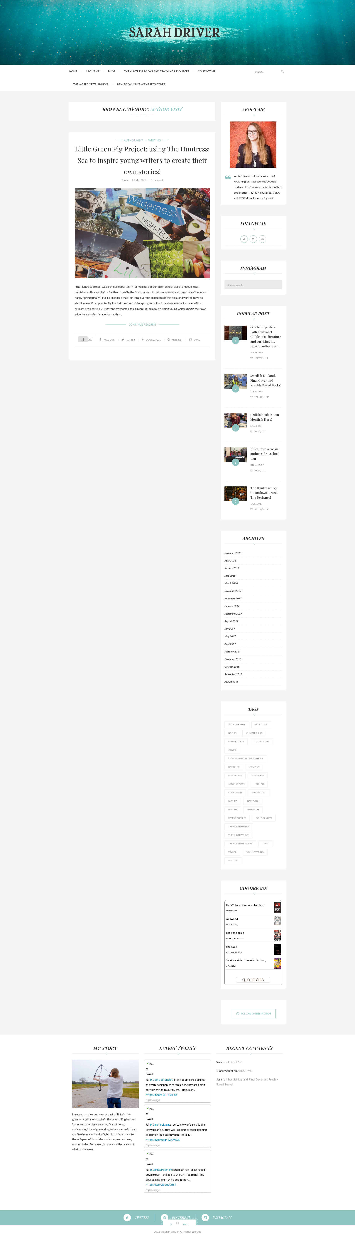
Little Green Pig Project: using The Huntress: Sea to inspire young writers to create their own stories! (142, 160)
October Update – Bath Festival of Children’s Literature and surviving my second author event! (265, 336)
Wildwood (232, 918)
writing (154, 140)
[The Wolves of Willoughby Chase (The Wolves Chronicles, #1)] (277, 907)
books (232, 733)
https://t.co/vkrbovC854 (161, 1184)
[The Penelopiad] (277, 935)
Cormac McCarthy (235, 952)
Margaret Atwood (235, 938)
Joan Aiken (232, 910)
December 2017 (232, 590)
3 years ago (153, 1100)
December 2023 (232, 553)
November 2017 (233, 598)
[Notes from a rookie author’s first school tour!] (235, 454)
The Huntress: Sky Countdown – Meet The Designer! (264, 492)
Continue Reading (142, 324)
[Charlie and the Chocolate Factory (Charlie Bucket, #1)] (277, 962)
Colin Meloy (233, 924)
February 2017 (232, 651)
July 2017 (229, 628)
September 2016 (233, 674)
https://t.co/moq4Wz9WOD (163, 1139)
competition (236, 741)
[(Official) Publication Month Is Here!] (235, 420)
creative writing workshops (245, 758)
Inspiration (235, 775)
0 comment (157, 180)
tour (265, 843)
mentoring (259, 792)
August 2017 (231, 621)
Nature (232, 801)
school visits (264, 818)
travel (232, 852)
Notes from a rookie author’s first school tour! (264, 453)
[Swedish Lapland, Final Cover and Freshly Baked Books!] (235, 381)
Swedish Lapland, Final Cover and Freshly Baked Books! (265, 380)
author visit (166, 109)
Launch (259, 784)
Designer (233, 767)
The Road (231, 946)
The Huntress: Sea (238, 826)
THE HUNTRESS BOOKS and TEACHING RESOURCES (156, 71)
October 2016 (231, 666)
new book (253, 801)
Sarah (125, 180)
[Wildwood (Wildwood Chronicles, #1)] (277, 920)
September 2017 (233, 613)
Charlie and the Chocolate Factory (246, 960)
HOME (73, 71)
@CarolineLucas (160, 1124)
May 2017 (230, 636)
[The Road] (277, 949)
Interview (258, 775)
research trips (237, 818)
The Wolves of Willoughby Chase (245, 904)
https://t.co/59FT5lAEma (161, 1094)
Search (279, 285)
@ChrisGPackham (161, 1169)
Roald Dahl (232, 966)
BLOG (111, 71)
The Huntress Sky (238, 835)
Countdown (261, 741)
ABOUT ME (92, 71)
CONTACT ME (206, 71)
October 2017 (231, 606)
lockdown (235, 792)
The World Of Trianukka (91, 84)
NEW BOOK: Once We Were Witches (141, 84)
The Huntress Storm (240, 843)
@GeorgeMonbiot (161, 1079)
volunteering (255, 852)
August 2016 (231, 681)
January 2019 (231, 568)
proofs (232, 809)
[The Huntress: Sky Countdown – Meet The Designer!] (235, 493)
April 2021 (230, 560)
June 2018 (230, 575)
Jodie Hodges (236, 784)
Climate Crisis (254, 733)
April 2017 (230, 643)
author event (236, 724)
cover (232, 750)
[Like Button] (83, 339)
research (253, 809)
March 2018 (231, 583)
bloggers (261, 724)
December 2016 (232, 659)
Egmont (254, 767)
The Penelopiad (235, 932)
